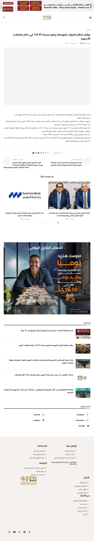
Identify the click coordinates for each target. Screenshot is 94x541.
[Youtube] (14, 531)
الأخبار (86, 477)
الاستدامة (42, 445)
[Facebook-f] (29, 531)
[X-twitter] (19, 531)
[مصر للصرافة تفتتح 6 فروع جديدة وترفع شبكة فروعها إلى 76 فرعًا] (83, 334)
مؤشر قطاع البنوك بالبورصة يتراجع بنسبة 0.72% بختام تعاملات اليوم (46, 345)
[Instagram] (9, 531)
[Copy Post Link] (36, 152)
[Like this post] (46, 152)
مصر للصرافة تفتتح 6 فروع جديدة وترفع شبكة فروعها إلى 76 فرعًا (46, 330)
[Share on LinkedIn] (38, 152)
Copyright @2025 (58, 462)
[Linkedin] (24, 531)
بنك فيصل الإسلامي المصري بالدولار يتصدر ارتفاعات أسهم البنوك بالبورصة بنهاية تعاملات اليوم (41, 361)
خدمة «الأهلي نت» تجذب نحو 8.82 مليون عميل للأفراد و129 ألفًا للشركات (44, 374)
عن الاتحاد (84, 495)
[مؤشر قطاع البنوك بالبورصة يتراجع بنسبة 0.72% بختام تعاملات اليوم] (83, 348)
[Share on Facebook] (43, 152)
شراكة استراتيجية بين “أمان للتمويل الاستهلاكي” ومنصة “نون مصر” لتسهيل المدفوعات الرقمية (38, 390)
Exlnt (67, 462)
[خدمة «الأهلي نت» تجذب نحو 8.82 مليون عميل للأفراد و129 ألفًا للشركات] (83, 378)
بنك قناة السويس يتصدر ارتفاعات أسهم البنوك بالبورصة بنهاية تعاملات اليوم (25, 214)
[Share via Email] (33, 152)
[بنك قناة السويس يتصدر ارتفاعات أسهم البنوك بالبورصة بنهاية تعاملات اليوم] (25, 195)
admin (82, 43)
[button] (7, 202)
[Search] (4, 18)
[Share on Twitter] (41, 152)
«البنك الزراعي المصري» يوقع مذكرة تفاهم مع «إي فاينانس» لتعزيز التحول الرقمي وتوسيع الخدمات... (69, 214)
